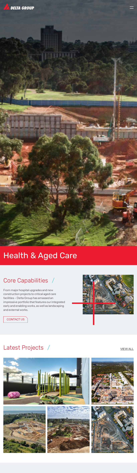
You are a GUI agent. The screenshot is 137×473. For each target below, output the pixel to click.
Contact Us (15, 319)
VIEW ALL (127, 349)
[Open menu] (131, 7)
